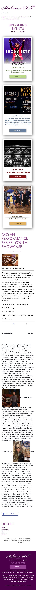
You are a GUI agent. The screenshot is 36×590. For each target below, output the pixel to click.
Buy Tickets (17, 130)
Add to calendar (10, 514)
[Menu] (33, 6)
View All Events (18, 32)
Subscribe (18, 567)
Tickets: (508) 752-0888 (27, 572)
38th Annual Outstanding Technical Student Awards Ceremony (24, 540)
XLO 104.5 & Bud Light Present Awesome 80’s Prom (10, 539)
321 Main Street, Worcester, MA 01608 (18, 570)
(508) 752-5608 (14, 572)
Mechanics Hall (5, 6)
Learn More (17, 76)
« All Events (5, 13)
